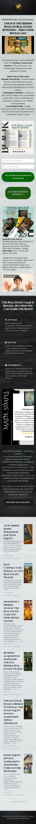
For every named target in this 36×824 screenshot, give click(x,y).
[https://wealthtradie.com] (18, 7)
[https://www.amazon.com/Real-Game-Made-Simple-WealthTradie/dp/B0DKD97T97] (18, 417)
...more (6, 553)
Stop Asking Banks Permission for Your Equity (12, 532)
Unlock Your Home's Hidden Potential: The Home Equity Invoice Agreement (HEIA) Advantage (13, 712)
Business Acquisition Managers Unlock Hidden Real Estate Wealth (13, 661)
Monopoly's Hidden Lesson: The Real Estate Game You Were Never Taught (11, 611)
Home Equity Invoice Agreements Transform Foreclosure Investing (12, 763)
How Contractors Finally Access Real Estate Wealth (13, 571)
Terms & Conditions (21, 818)
